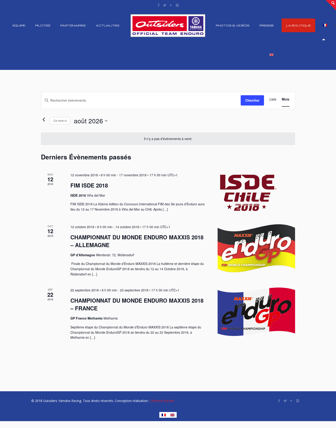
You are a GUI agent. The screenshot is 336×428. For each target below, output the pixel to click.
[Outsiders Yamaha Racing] (168, 25)
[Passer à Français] (163, 415)
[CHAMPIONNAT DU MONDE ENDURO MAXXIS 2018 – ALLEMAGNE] (256, 248)
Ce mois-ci (60, 120)
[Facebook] (158, 5)
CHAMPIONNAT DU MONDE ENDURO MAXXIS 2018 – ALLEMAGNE (136, 241)
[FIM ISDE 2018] (256, 192)
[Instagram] (177, 5)
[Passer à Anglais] (270, 55)
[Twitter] (165, 5)
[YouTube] (171, 5)
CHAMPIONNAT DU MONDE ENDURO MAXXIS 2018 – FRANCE (136, 304)
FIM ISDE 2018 (89, 185)
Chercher (252, 100)
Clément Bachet (162, 401)
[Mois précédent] (43, 119)
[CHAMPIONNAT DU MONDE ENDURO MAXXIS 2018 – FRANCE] (256, 312)
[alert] (168, 138)
